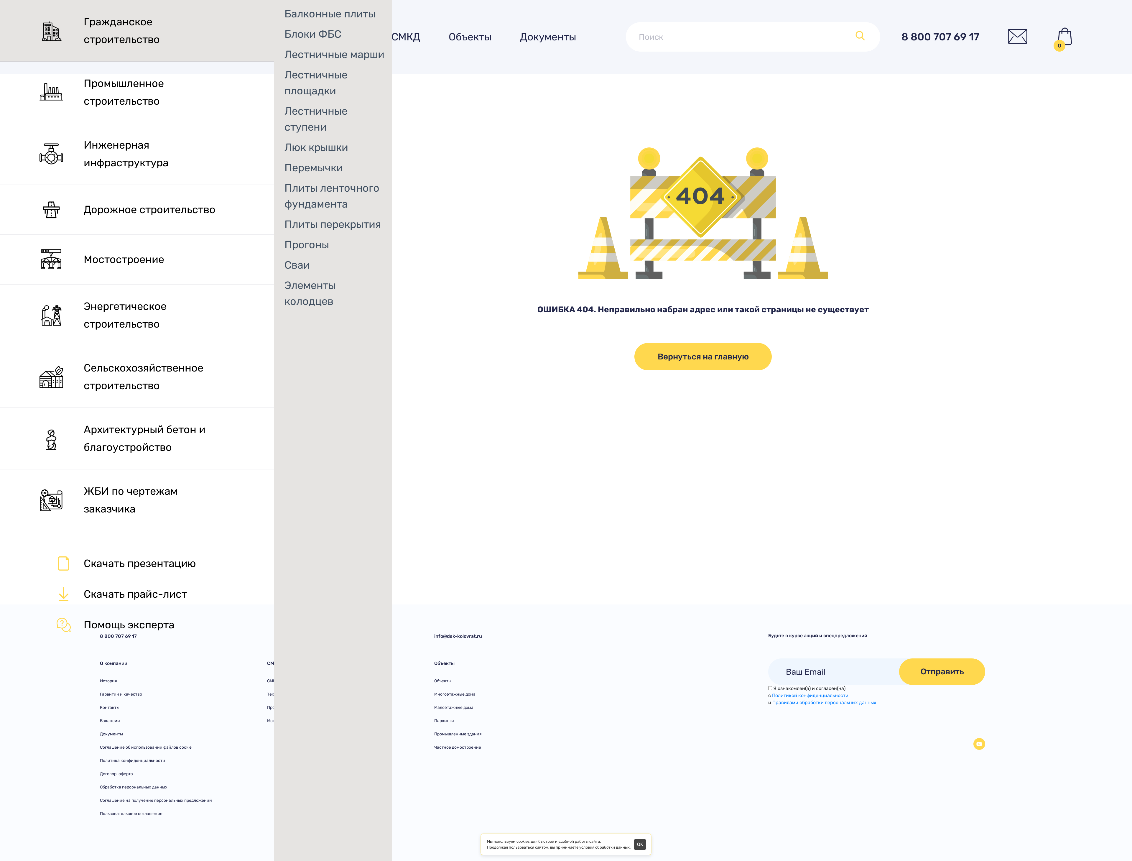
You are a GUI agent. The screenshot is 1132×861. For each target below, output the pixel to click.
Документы (548, 37)
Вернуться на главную (703, 357)
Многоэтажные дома (454, 694)
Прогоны (306, 244)
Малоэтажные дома (453, 707)
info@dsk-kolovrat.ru (458, 636)
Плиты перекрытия (332, 224)
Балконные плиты (330, 13)
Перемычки (313, 167)
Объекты (470, 37)
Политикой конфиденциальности (810, 695)
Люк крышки (316, 147)
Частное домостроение (457, 747)
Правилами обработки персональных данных (824, 702)
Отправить (942, 671)
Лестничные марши (334, 54)
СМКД (405, 37)
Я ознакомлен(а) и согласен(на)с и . (823, 695)
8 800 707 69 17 (940, 37)
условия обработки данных (604, 847)
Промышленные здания (458, 734)
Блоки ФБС (312, 34)
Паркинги (444, 720)
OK (640, 844)
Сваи (297, 265)
